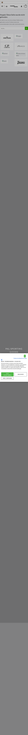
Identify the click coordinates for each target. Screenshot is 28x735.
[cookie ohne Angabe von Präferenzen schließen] (25, 356)
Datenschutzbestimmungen (20, 358)
